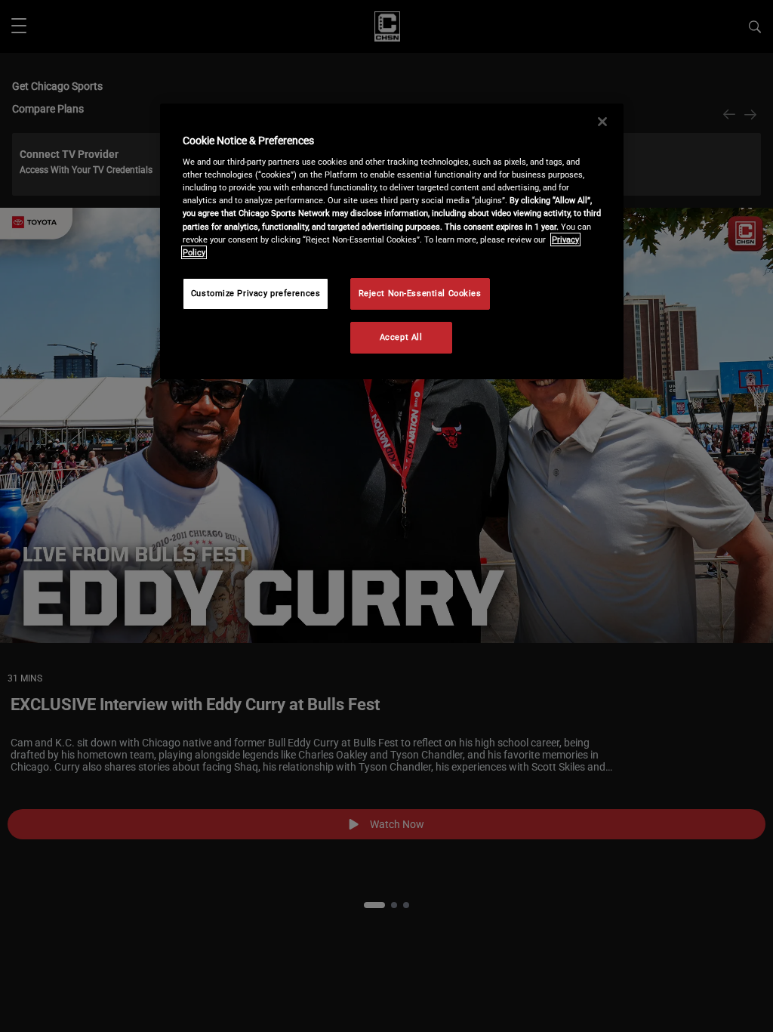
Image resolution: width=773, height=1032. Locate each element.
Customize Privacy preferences (256, 293)
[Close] (602, 121)
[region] (392, 241)
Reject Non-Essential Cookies (420, 293)
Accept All (401, 337)
